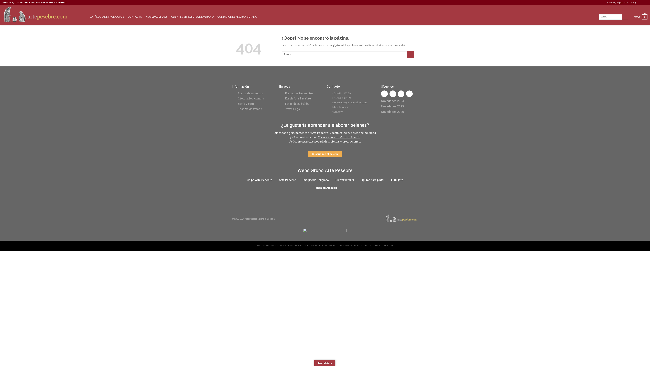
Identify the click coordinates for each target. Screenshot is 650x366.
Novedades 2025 (392, 106)
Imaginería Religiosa (316, 180)
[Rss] (401, 93)
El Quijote (397, 180)
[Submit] (410, 54)
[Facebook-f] (384, 93)
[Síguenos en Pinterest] (643, 2)
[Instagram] (392, 93)
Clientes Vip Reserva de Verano (192, 16)
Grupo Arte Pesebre (259, 180)
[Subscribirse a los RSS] (646, 2)
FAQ (633, 2)
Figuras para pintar (372, 180)
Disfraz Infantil (344, 180)
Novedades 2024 (392, 101)
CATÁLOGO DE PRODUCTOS (107, 16)
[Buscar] (625, 17)
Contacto (135, 16)
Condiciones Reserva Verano (237, 16)
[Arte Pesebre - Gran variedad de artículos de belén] (44, 15)
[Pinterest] (409, 93)
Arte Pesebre (287, 180)
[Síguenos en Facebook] (639, 2)
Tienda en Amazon (325, 187)
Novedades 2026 (156, 16)
